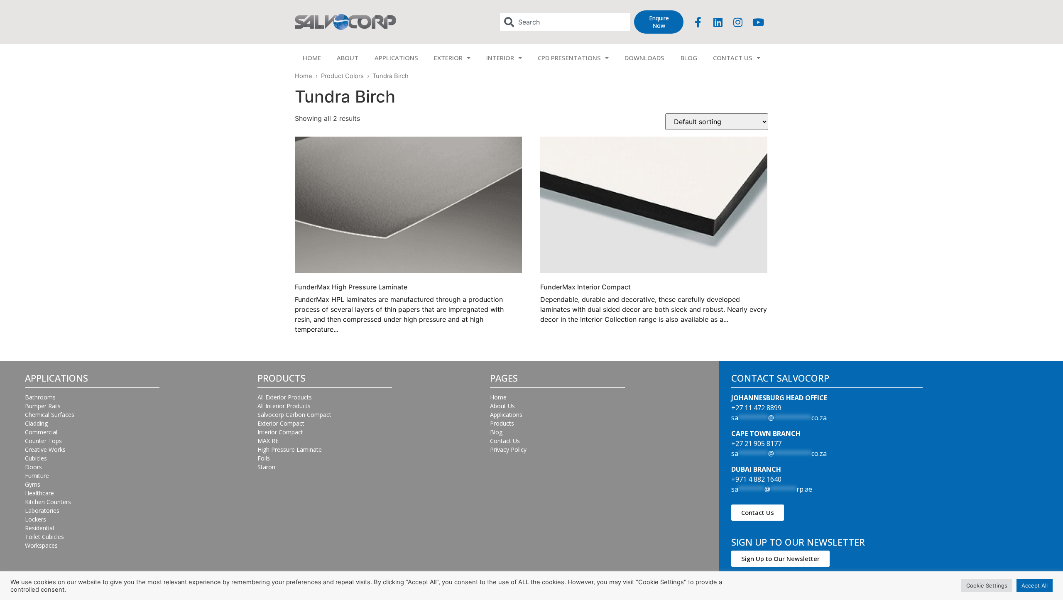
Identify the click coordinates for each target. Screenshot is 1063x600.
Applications (506, 415)
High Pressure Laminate (289, 449)
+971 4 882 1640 (756, 479)
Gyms (32, 484)
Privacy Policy (508, 449)
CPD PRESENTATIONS (569, 58)
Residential (39, 528)
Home (303, 76)
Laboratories (42, 510)
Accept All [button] (1034, 585)
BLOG (689, 58)
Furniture (37, 476)
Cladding (36, 423)
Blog (496, 432)
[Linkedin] (718, 22)
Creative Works (45, 449)
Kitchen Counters (48, 502)
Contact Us (505, 441)
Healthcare (39, 493)
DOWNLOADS (644, 58)
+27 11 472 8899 (756, 407)
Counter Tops (43, 441)
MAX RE (268, 441)
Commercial (41, 432)
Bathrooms (40, 397)
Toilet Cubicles (44, 537)
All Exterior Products (284, 397)
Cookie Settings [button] (986, 585)
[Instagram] (737, 22)
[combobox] (565, 22)
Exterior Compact (280, 423)
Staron (266, 467)
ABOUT (347, 58)
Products (502, 423)
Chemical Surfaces (49, 415)
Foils (263, 458)
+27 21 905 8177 (756, 443)
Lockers (35, 519)
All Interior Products (284, 406)
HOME (312, 58)
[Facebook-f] (698, 22)
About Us (502, 406)
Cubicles (36, 458)
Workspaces (41, 545)
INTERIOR (500, 58)
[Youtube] (758, 22)
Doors (33, 467)
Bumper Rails (43, 406)
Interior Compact (280, 432)
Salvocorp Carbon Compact (294, 415)
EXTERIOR (448, 58)
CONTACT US (732, 58)
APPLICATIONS (396, 58)
